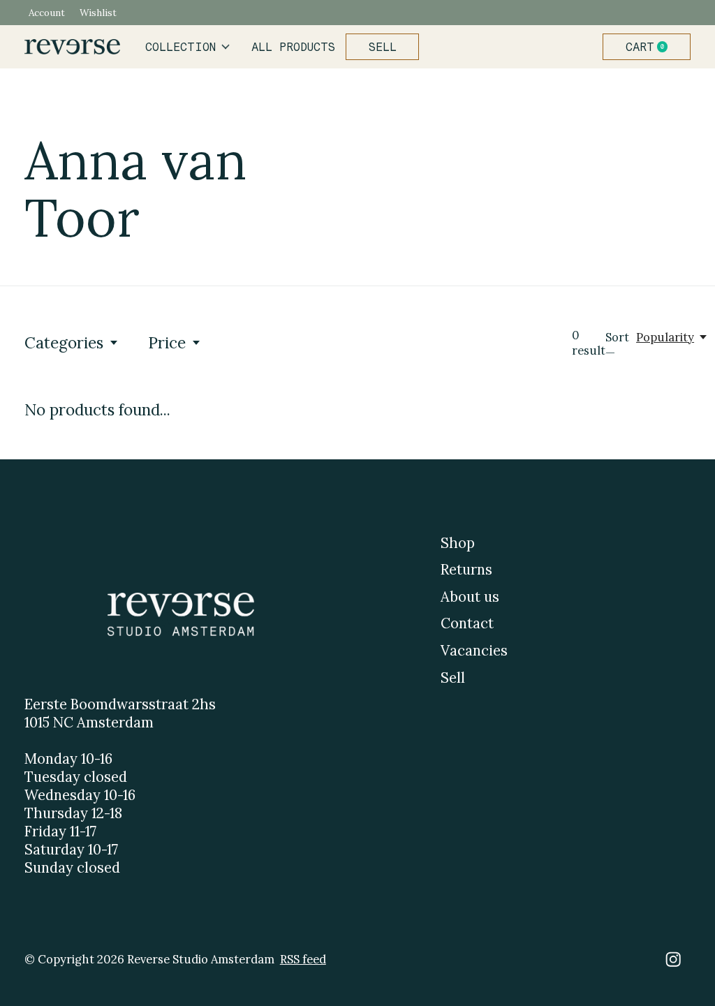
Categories (63, 342)
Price (167, 342)
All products (293, 46)
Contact (467, 623)
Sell (383, 46)
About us (470, 597)
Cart (652, 46)
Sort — (617, 345)
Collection (180, 46)
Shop (458, 543)
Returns (466, 570)
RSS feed (303, 959)
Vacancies (474, 651)
